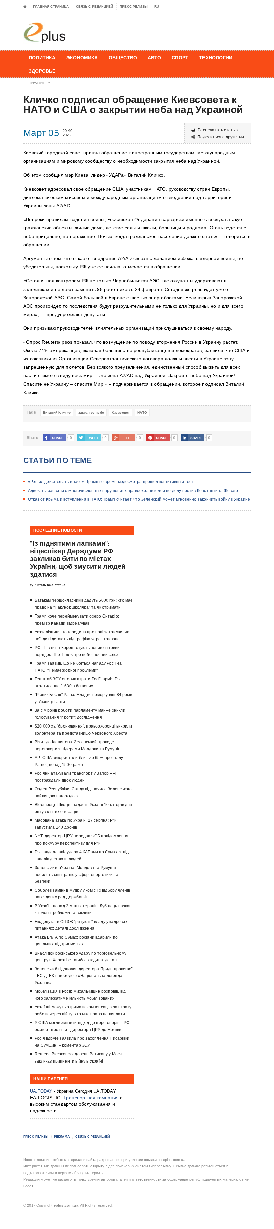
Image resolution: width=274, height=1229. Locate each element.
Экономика (82, 57)
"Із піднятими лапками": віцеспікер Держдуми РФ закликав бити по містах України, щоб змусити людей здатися (78, 558)
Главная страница (51, 6)
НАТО (142, 412)
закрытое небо (91, 412)
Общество (123, 57)
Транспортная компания (91, 1097)
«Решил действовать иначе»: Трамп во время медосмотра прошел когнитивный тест (111, 481)
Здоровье (42, 70)
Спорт (180, 57)
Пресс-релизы (134, 6)
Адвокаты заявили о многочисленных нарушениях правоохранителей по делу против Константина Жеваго (133, 490)
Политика (42, 57)
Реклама (62, 1136)
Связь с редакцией (94, 6)
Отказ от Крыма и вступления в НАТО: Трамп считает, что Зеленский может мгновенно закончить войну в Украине (139, 499)
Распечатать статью (218, 130)
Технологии (215, 57)
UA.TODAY (41, 1091)
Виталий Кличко (57, 412)
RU (156, 6)
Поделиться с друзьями (220, 137)
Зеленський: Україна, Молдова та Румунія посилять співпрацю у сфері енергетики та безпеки (76, 874)
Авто (154, 57)
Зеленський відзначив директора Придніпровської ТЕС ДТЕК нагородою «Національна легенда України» (83, 976)
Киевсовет (121, 412)
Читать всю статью (50, 585)
